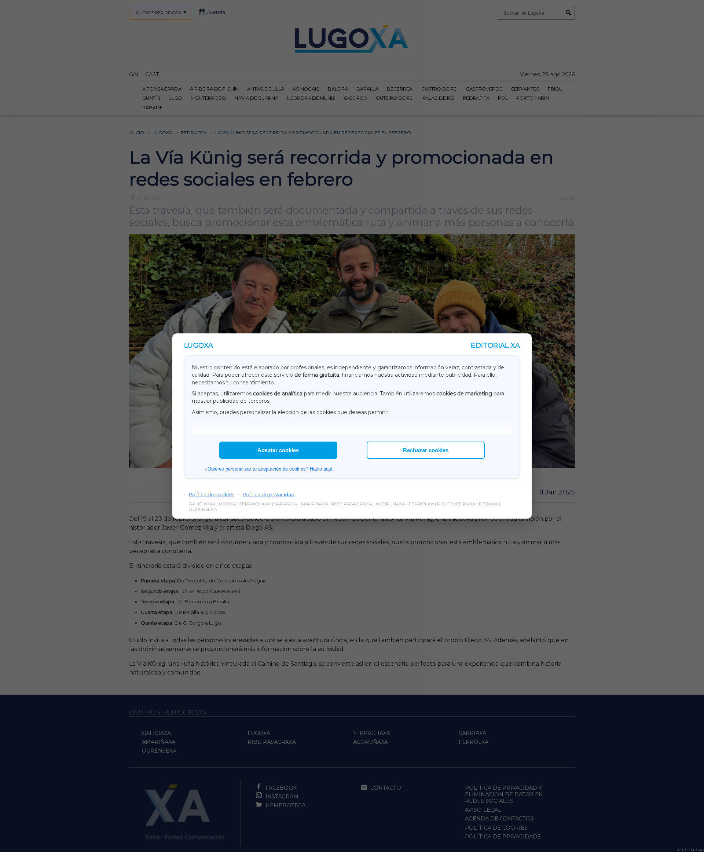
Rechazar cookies (425, 450)
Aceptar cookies (278, 450)
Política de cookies (211, 494)
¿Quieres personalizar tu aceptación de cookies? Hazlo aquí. (269, 469)
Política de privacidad (268, 494)
